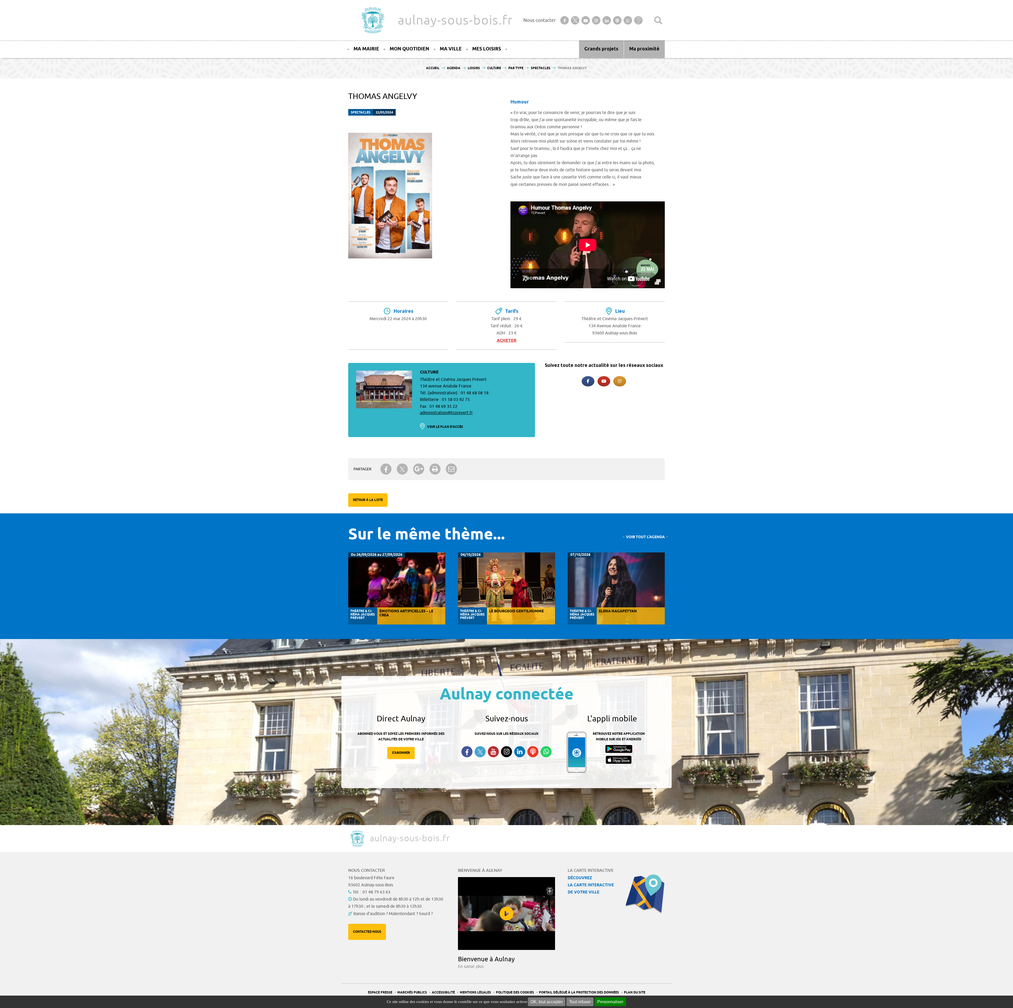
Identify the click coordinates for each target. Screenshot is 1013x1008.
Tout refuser (580, 1002)
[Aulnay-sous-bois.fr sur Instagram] (619, 381)
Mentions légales (475, 992)
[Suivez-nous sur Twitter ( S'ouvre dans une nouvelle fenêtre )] (480, 752)
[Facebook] (588, 381)
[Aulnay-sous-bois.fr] (372, 20)
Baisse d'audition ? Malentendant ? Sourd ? (393, 913)
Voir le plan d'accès (445, 427)
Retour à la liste (368, 500)
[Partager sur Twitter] (402, 469)
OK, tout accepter (547, 1002)
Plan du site (634, 992)
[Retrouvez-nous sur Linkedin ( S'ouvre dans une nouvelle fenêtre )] (519, 751)
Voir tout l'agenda (645, 537)
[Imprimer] (435, 469)
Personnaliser (610, 1002)
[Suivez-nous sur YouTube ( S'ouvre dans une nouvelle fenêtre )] (493, 751)
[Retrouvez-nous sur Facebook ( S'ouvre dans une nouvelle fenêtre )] (466, 751)
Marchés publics (412, 992)
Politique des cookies (515, 992)
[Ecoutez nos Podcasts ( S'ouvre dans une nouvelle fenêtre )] (532, 751)
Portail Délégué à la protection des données (579, 992)
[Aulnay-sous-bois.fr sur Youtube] (604, 381)
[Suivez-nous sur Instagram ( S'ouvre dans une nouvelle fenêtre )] (506, 751)
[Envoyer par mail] (451, 469)
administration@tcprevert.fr (446, 412)
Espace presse (380, 992)
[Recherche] (658, 20)
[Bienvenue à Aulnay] (506, 913)
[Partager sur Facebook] (385, 469)
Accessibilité (443, 992)
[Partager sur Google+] (418, 469)
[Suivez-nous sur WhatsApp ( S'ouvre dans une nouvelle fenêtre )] (546, 751)
